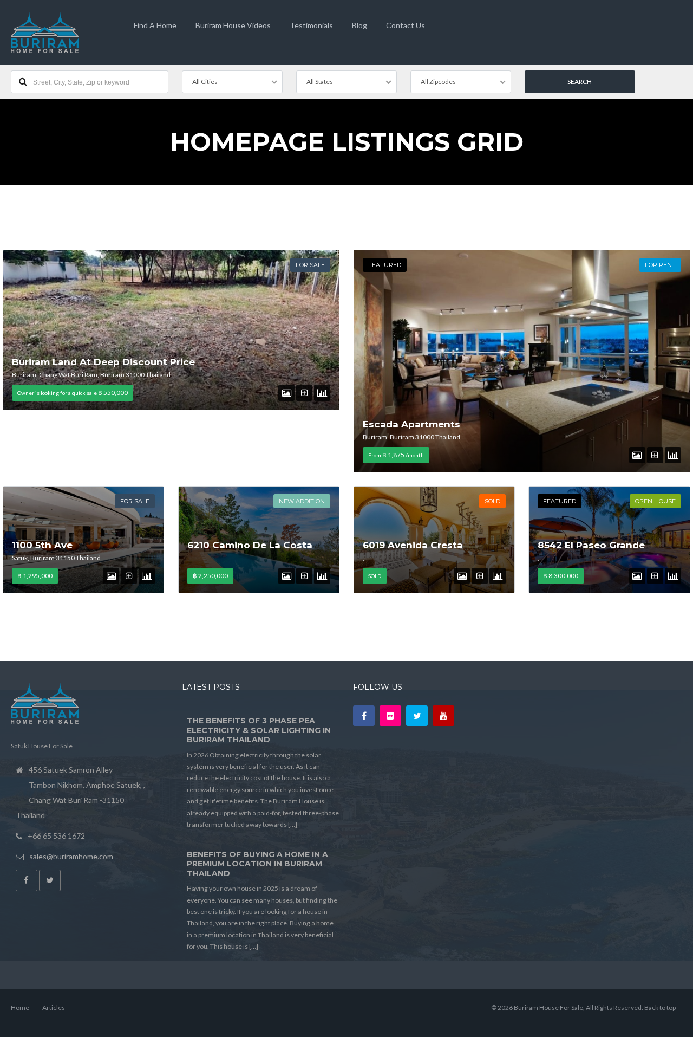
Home (20, 1007)
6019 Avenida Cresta (413, 545)
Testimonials (311, 25)
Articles (53, 1007)
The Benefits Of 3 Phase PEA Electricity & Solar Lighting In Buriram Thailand (259, 730)
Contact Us (405, 25)
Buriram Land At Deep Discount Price (103, 362)
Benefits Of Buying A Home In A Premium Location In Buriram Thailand (257, 864)
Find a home (155, 25)
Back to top (660, 1007)
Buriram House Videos (233, 25)
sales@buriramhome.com (71, 856)
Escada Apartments (411, 424)
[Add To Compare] (304, 392)
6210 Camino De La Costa (249, 545)
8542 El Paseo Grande (591, 545)
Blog (359, 25)
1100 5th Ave (42, 545)
